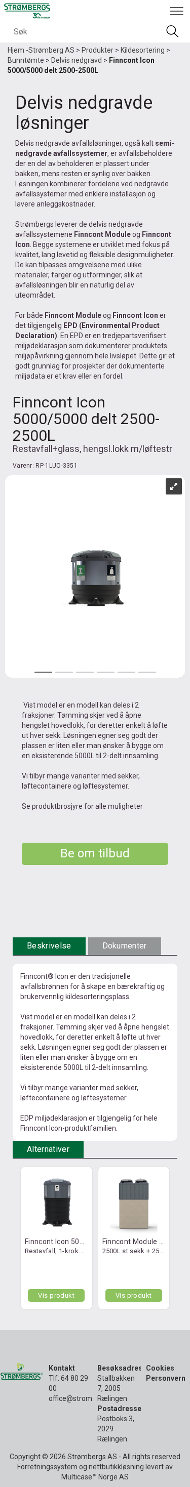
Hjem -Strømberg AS (41, 50)
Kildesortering (143, 50)
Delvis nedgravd (76, 60)
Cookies (160, 1368)
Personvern (165, 1378)
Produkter (97, 50)
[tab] (49, 946)
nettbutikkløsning (116, 1467)
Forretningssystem (47, 1467)
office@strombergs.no (84, 1398)
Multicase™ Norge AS (95, 1477)
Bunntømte (26, 60)
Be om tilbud (95, 853)
